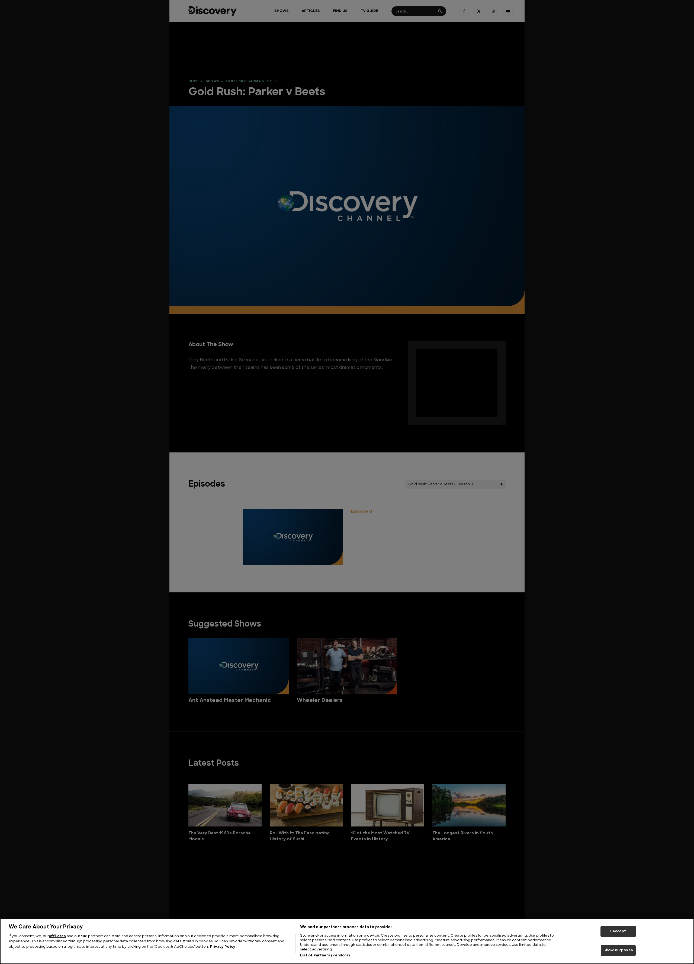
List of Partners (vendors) (325, 955)
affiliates (57, 936)
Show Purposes (618, 950)
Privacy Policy (222, 947)
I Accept (618, 931)
